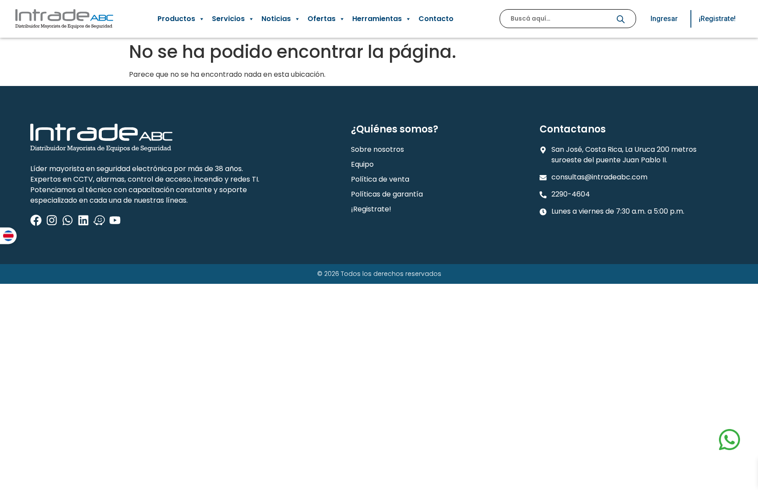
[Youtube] (115, 220)
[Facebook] (36, 220)
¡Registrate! (371, 209)
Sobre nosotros (377, 149)
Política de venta (380, 179)
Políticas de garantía (387, 194)
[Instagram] (51, 220)
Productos (176, 19)
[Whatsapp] (67, 220)
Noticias (276, 19)
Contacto (436, 19)
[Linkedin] (83, 220)
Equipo (362, 164)
